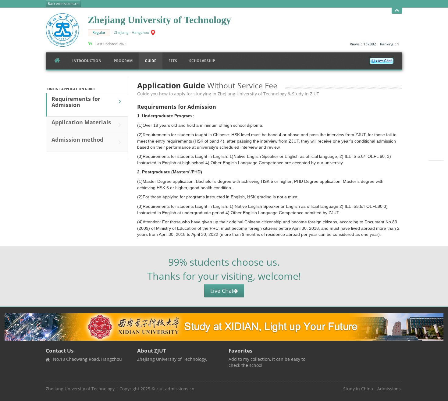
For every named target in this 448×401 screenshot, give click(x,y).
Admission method (77, 139)
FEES (173, 60)
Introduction (86, 60)
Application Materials (81, 122)
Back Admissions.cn (63, 4)
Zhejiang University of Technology (80, 389)
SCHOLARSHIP (202, 60)
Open (397, 11)
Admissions (389, 389)
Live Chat (221, 290)
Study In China (358, 389)
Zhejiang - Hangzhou (131, 32)
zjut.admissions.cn (175, 389)
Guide (150, 60)
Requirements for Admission (76, 101)
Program (123, 60)
